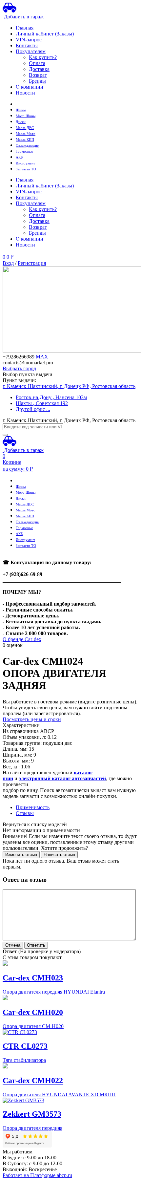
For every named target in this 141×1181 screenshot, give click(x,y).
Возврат (38, 75)
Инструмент (25, 163)
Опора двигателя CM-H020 (33, 1026)
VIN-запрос (29, 39)
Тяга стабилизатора (24, 1060)
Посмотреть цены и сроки (32, 719)
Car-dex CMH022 (33, 1080)
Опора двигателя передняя (32, 1128)
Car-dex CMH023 (33, 978)
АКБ (19, 157)
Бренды (37, 81)
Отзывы (25, 813)
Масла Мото (25, 134)
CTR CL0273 (25, 1046)
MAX (42, 356)
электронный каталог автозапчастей (62, 778)
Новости (25, 93)
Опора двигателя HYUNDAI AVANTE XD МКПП (59, 1094)
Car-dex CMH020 (33, 1012)
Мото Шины (25, 116)
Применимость (33, 807)
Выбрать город (19, 368)
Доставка (39, 69)
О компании (29, 87)
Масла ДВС (25, 128)
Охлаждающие (27, 145)
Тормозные (24, 151)
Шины (21, 110)
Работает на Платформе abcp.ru (37, 1175)
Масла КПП (25, 139)
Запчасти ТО (26, 169)
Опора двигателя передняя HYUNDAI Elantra (54, 992)
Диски (21, 122)
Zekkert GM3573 (32, 1114)
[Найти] (5, 435)
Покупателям (31, 51)
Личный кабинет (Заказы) (45, 33)
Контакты (27, 45)
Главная (24, 28)
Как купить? (43, 57)
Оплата (37, 63)
